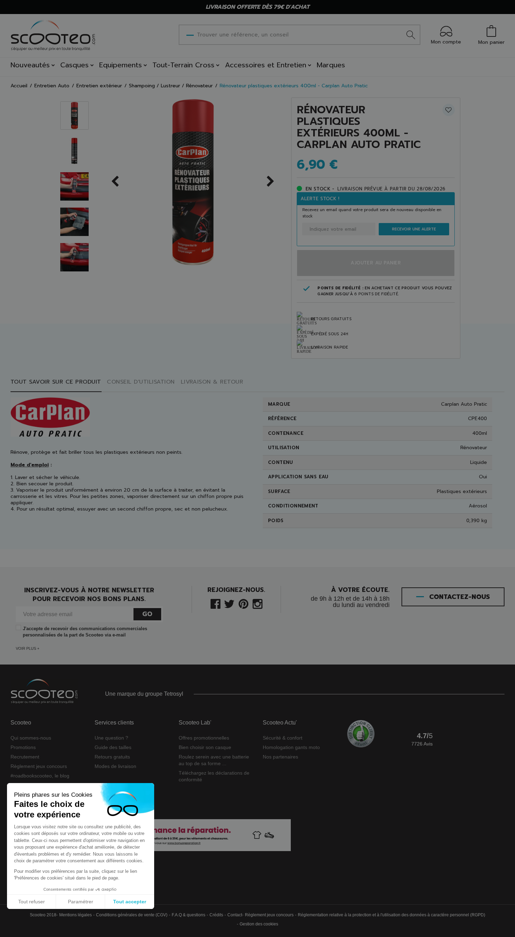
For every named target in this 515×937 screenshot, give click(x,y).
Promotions (23, 747)
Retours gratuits (112, 757)
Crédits (216, 914)
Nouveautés (30, 65)
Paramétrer (80, 901)
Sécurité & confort (282, 738)
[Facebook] (215, 603)
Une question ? (111, 738)
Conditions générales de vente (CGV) (131, 914)
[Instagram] (257, 603)
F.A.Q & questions (188, 914)
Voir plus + (27, 648)
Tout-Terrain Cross (183, 65)
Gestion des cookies (259, 924)
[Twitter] (229, 603)
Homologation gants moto (291, 747)
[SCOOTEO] (53, 35)
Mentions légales (75, 914)
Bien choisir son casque (205, 747)
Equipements (120, 65)
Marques (331, 65)
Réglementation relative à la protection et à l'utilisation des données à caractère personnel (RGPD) (391, 914)
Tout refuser (31, 901)
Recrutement (25, 757)
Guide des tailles (113, 747)
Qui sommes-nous (31, 738)
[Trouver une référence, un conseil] (411, 34)
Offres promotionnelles (204, 738)
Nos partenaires (280, 757)
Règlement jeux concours (39, 766)
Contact (234, 914)
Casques (74, 65)
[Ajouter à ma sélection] (448, 110)
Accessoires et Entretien (265, 65)
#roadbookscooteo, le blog (40, 775)
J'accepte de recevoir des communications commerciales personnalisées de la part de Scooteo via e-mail (85, 632)
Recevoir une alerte (414, 229)
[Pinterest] (243, 603)
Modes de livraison (115, 766)
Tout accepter (129, 901)
